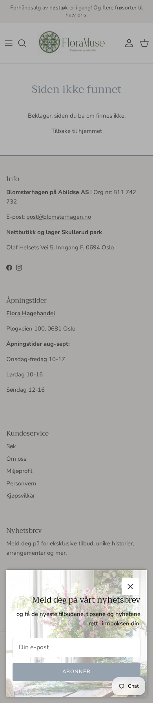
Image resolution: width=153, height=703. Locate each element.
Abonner (76, 671)
